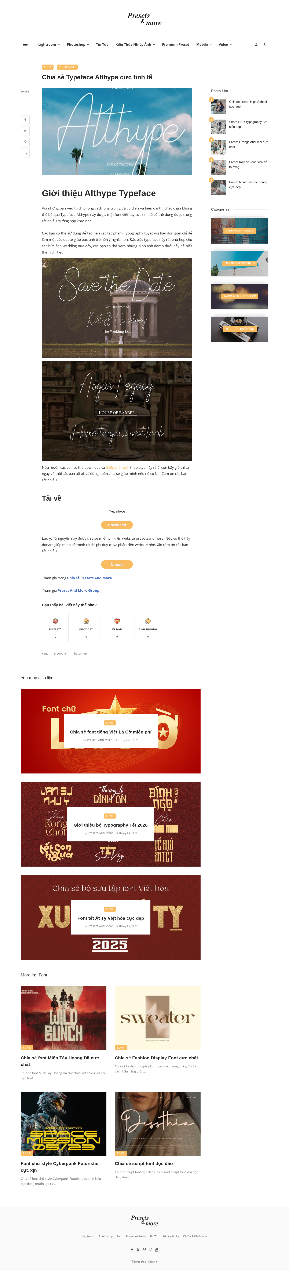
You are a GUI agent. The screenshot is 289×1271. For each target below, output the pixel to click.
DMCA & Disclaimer (195, 1236)
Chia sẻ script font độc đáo (144, 1163)
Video (223, 44)
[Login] (256, 44)
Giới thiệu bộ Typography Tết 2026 (111, 825)
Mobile (202, 44)
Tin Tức (102, 44)
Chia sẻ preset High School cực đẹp (248, 104)
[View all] (239, 231)
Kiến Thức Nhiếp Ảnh (133, 44)
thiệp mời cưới (117, 467)
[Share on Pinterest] (25, 142)
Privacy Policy (171, 1236)
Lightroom (47, 44)
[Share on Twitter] (25, 131)
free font (60, 653)
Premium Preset (175, 44)
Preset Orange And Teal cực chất (248, 144)
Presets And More (99, 740)
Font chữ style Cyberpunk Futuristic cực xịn (59, 1167)
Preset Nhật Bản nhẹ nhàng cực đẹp (248, 184)
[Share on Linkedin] (25, 153)
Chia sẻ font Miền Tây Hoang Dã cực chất (60, 1061)
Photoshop (76, 44)
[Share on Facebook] (25, 120)
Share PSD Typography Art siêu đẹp (248, 124)
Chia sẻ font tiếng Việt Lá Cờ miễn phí (110, 731)
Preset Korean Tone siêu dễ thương (248, 164)
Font (47, 67)
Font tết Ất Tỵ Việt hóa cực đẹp (110, 918)
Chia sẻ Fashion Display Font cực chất (156, 1057)
